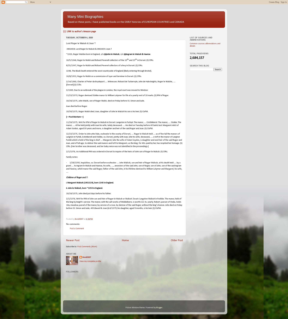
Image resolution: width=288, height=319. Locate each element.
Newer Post (73, 240)
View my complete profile (90, 261)
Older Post (177, 240)
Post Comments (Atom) (87, 247)
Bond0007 (86, 257)
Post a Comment (77, 229)
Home (125, 240)
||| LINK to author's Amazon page (79, 31)
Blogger (159, 308)
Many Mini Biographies (85, 17)
